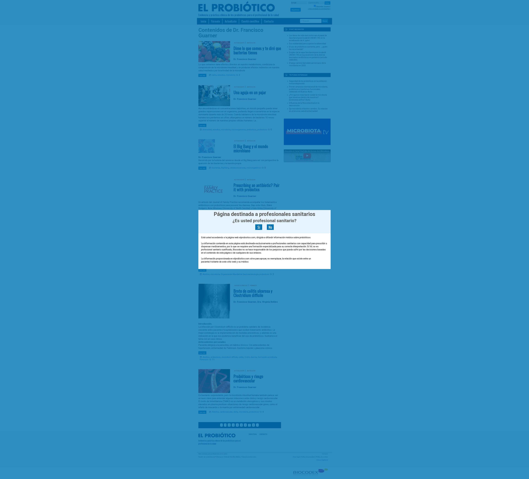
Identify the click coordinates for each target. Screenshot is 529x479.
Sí (258, 227)
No (270, 227)
